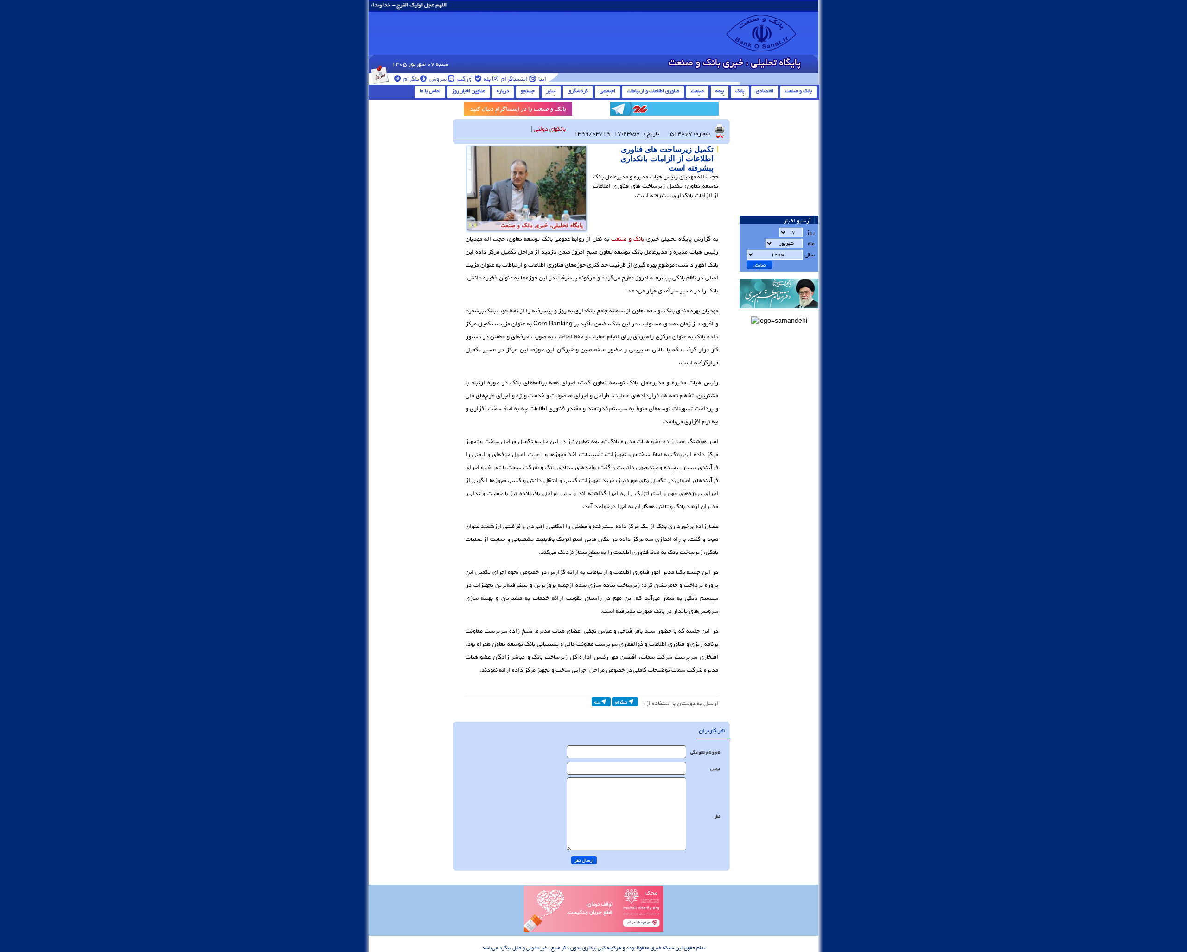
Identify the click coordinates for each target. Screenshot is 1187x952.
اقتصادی (764, 91)
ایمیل (715, 769)
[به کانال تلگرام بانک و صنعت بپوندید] (664, 110)
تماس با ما (430, 91)
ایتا (541, 79)
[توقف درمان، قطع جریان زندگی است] (593, 931)
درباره (503, 91)
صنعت (697, 91)
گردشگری (578, 91)
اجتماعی (607, 91)
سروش (437, 79)
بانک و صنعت (798, 91)
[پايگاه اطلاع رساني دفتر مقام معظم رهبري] (779, 311)
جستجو (528, 91)
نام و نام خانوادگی (705, 752)
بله (486, 79)
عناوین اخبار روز (468, 91)
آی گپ (464, 79)
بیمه (719, 91)
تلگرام (410, 79)
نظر (717, 816)
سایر (551, 91)
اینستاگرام (514, 79)
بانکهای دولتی (550, 129)
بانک (739, 91)
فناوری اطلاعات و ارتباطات (653, 91)
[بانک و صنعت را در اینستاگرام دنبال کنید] (518, 110)
